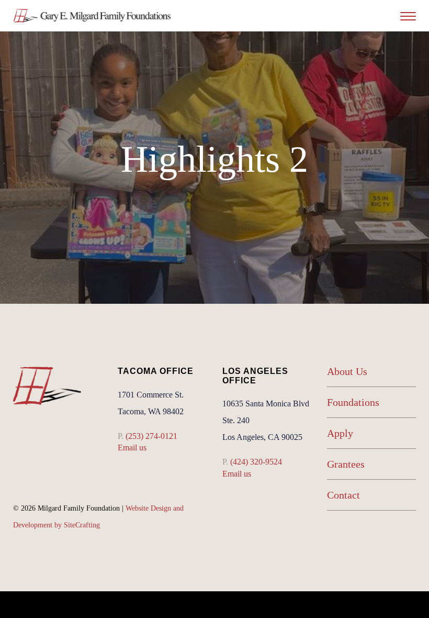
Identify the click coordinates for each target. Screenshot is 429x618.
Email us (132, 447)
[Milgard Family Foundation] (92, 16)
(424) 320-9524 (256, 461)
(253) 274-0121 (151, 436)
